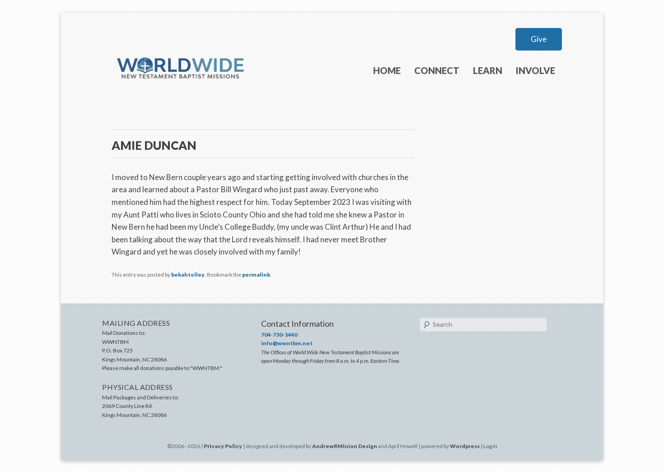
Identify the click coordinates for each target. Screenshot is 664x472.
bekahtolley (188, 274)
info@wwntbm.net (287, 343)
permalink (256, 274)
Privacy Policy (223, 446)
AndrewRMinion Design (344, 446)
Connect (436, 70)
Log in (490, 446)
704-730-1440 (279, 334)
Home (387, 70)
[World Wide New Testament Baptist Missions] (181, 93)
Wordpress (465, 446)
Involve (535, 70)
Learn (487, 70)
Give (539, 39)
